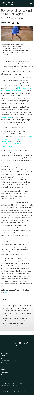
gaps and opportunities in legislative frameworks (16, 138)
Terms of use (6, 358)
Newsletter (5, 377)
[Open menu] (31, 3)
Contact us (5, 356)
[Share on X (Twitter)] (13, 22)
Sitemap (4, 363)
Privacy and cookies (9, 360)
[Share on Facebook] (9, 22)
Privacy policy (13, 385)
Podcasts (5, 372)
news (4, 299)
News (3, 369)
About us (4, 353)
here (6, 292)
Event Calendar (7, 374)
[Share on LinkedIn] (17, 22)
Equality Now (6, 117)
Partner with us (7, 367)
